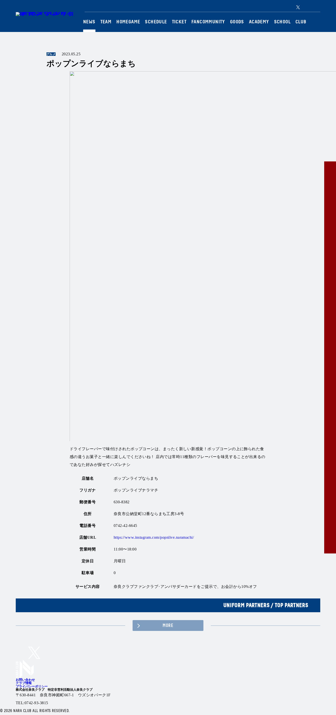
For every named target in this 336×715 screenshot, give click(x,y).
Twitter (298, 7)
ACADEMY (259, 21)
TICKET (179, 21)
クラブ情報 (24, 683)
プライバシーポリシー (32, 686)
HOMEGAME (128, 21)
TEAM (106, 21)
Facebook (311, 7)
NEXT (205, 600)
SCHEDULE (156, 21)
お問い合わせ (25, 680)
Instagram (304, 7)
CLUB (300, 21)
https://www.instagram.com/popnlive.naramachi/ (154, 537)
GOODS (237, 21)
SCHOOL (282, 21)
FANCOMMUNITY (208, 21)
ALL (73, 600)
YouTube (317, 7)
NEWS (89, 21)
